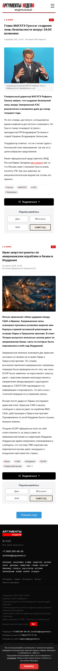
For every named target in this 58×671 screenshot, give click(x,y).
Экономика (18, 562)
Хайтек (26, 571)
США (17, 461)
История (39, 568)
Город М (16, 568)
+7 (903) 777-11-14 (28, 635)
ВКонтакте (40, 219)
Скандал (35, 571)
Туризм (35, 565)
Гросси (9, 187)
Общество (38, 562)
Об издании (7, 579)
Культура (44, 565)
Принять (29, 666)
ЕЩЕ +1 (30, 466)
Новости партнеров (10, 582)
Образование (8, 571)
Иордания (30, 461)
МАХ (17, 227)
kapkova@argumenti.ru (29, 639)
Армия (19, 571)
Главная (17, 579)
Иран (7, 461)
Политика (7, 562)
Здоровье (14, 565)
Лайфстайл (25, 565)
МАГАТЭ (22, 187)
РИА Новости (40, 39)
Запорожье (11, 192)
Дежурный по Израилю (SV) (23, 268)
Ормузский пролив (12, 466)
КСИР (43, 461)
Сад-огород (27, 568)
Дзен (17, 219)
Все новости (27, 579)
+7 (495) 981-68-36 (12, 551)
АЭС (33, 187)
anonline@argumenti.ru (14, 555)
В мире (9, 20)
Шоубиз (47, 562)
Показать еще (29, 515)
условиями (11, 658)
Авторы (37, 579)
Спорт (5, 565)
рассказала (37, 162)
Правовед (6, 568)
